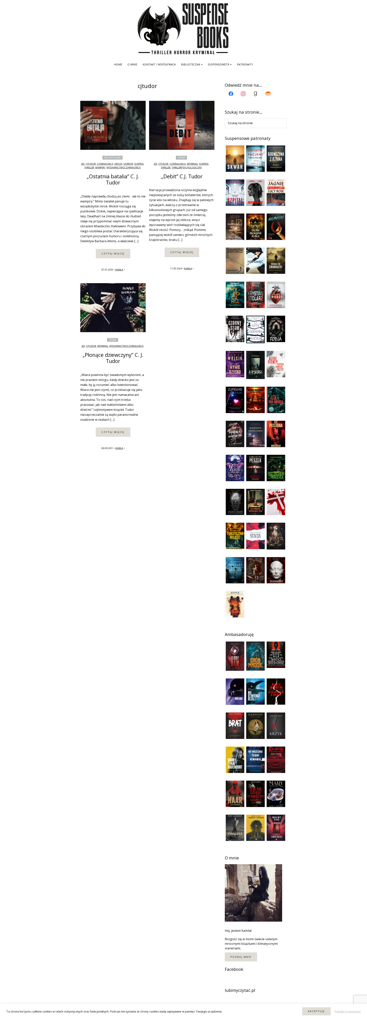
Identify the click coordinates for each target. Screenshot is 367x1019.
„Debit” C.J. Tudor (182, 176)
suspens (139, 163)
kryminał (192, 163)
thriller (89, 167)
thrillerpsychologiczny (187, 167)
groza (118, 163)
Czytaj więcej (113, 253)
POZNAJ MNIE (241, 957)
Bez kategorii (112, 157)
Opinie (181, 157)
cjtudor (91, 163)
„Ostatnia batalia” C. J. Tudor (113, 179)
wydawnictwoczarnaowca (123, 167)
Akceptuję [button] (316, 1011)
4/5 (82, 163)
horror (128, 163)
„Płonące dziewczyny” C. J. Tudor (113, 357)
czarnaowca (105, 163)
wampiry (100, 167)
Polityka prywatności (348, 1011)
